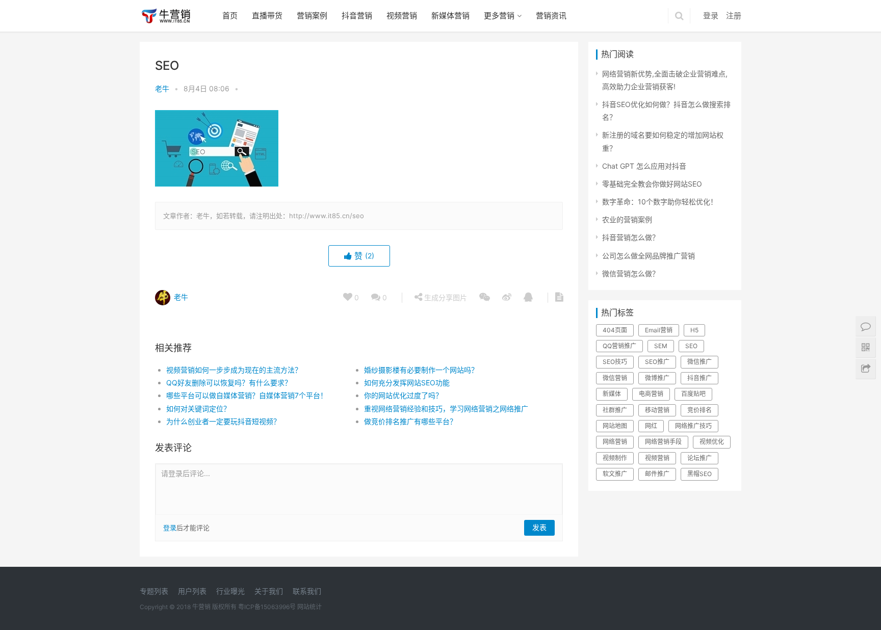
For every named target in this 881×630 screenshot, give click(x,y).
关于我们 (268, 591)
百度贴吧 (693, 394)
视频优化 (711, 441)
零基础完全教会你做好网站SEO (652, 183)
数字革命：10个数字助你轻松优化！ (659, 201)
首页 (230, 15)
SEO (691, 346)
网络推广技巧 (693, 426)
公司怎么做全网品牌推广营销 (648, 255)
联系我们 (307, 591)
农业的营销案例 (627, 219)
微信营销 (615, 378)
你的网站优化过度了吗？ (403, 395)
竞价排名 (699, 410)
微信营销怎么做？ (630, 273)
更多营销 (499, 15)
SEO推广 (657, 361)
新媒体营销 (450, 15)
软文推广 (615, 474)
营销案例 (312, 15)
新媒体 (612, 394)
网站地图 (615, 426)
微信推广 (699, 361)
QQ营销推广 (619, 346)
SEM (660, 346)
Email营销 (658, 330)
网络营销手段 (663, 441)
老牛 (162, 88)
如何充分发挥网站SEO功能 (407, 382)
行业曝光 (230, 591)
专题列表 (154, 591)
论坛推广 (699, 458)
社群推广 (615, 410)
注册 (733, 15)
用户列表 (192, 591)
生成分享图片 (444, 297)
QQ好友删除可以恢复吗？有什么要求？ (229, 382)
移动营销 (657, 410)
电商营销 (651, 394)
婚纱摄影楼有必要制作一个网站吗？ (421, 369)
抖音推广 (699, 378)
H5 (694, 330)
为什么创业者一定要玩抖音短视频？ (223, 421)
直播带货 (267, 15)
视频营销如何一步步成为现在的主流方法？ (234, 369)
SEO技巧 (615, 361)
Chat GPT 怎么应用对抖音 (644, 166)
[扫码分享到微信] (484, 297)
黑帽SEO (699, 474)
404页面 (615, 330)
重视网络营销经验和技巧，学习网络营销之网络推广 (446, 408)
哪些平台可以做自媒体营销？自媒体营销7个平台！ (246, 395)
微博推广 (657, 378)
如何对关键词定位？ (198, 408)
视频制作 (615, 458)
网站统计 (309, 607)
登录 (710, 15)
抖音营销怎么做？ (630, 237)
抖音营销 (357, 15)
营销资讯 (551, 15)
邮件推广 (657, 474)
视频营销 (401, 15)
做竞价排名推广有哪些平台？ (410, 421)
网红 (651, 426)
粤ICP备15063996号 (267, 607)
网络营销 (615, 441)
